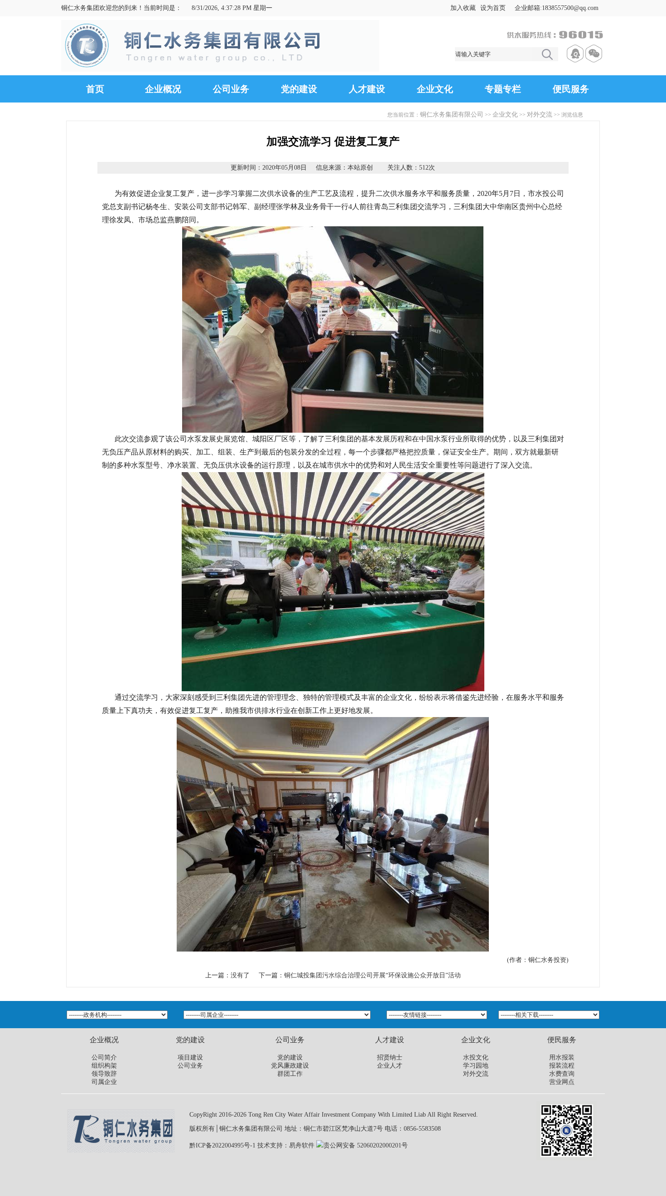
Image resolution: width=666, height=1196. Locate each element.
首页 (95, 89)
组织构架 (104, 1065)
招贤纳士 (389, 1057)
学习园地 (475, 1065)
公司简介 (104, 1057)
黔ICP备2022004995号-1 (222, 1145)
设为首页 (493, 8)
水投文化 (475, 1057)
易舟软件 (301, 1145)
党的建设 (299, 89)
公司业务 (231, 89)
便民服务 (571, 89)
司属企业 (104, 1082)
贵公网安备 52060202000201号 (365, 1145)
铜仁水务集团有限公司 (451, 114)
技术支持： (273, 1145)
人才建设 (367, 89)
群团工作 (290, 1073)
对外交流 (539, 114)
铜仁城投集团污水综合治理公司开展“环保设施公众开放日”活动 (372, 975)
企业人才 (389, 1065)
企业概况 (163, 89)
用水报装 (561, 1057)
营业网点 (561, 1082)
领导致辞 (104, 1073)
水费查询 (561, 1073)
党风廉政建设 (290, 1065)
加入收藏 (463, 8)
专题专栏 (503, 89)
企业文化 (435, 89)
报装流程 (561, 1065)
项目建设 (190, 1057)
